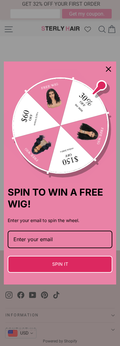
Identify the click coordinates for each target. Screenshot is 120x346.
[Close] (108, 69)
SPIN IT (60, 264)
